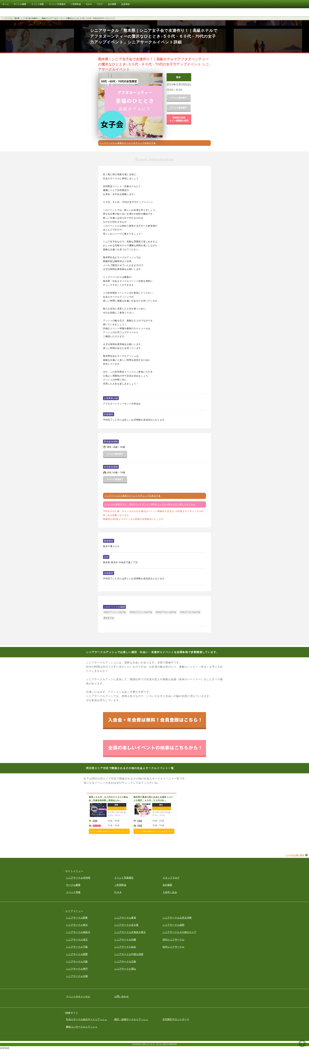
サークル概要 (73, 885)
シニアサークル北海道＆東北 (130, 932)
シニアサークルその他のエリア (179, 932)
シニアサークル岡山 (125, 968)
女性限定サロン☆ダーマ (176, 1019)
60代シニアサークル (173, 946)
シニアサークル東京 (77, 925)
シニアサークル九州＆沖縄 (177, 917)
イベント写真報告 (124, 877)
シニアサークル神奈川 (78, 932)
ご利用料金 (120, 885)
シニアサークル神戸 (77, 968)
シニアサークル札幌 (125, 939)
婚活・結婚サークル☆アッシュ (131, 1019)
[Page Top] (302, 1046)
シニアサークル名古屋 (126, 925)
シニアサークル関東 (77, 917)
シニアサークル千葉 (77, 946)
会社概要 (167, 885)
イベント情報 (73, 892)
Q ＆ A (117, 892)
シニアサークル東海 (125, 917)
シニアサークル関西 (77, 954)
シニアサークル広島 (125, 961)
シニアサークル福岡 (173, 925)
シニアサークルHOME (78, 877)
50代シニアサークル (173, 939)
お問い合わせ (121, 996)
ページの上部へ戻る (295, 855)
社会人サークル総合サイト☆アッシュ (86, 1019)
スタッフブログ (171, 877)
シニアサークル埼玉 (77, 939)
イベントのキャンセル (78, 996)
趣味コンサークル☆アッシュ (81, 1026)
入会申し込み (170, 892)
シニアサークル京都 (77, 976)
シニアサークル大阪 (77, 961)
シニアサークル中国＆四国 (128, 954)
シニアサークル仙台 (125, 946)
